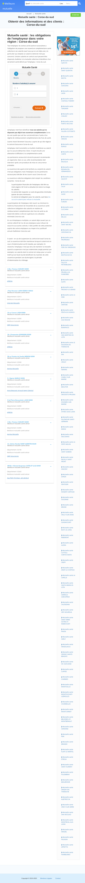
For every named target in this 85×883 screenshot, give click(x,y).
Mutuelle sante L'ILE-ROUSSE (67, 319)
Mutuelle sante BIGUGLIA (67, 160)
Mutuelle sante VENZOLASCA (67, 645)
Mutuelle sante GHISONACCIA (67, 231)
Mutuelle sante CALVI (67, 185)
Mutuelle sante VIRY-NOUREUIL (67, 611)
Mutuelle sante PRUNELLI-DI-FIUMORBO (67, 272)
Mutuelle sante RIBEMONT (67, 536)
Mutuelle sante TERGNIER (67, 107)
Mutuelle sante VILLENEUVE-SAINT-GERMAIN (68, 419)
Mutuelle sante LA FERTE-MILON (68, 443)
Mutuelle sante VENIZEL (67, 831)
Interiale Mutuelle (13, 303)
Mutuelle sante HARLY (67, 638)
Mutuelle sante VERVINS (67, 368)
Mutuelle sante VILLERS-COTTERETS (68, 130)
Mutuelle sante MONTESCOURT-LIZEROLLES (67, 694)
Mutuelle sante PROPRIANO (67, 239)
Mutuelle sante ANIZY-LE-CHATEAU (68, 569)
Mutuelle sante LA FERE (68, 296)
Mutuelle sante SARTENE (67, 303)
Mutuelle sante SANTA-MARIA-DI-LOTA (67, 585)
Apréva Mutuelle (13, 369)
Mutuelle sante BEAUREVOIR (67, 781)
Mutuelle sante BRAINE (67, 506)
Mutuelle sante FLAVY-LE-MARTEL (67, 750)
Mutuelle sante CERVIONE (67, 728)
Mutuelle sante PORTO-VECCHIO (67, 122)
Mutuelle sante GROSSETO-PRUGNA (68, 393)
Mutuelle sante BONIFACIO (67, 326)
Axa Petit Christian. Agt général (18, 478)
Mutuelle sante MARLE (67, 428)
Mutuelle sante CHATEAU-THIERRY (67, 100)
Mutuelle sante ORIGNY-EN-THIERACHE (67, 789)
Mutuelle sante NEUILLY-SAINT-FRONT (67, 459)
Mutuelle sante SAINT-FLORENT (67, 766)
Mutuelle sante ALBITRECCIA (67, 798)
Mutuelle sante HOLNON (67, 838)
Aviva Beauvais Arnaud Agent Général (20, 390)
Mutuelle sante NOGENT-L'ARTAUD (67, 491)
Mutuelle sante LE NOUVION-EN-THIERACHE (68, 344)
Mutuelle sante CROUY (67, 361)
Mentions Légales (46, 878)
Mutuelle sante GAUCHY (67, 178)
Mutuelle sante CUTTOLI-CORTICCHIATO (67, 552)
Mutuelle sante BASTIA (67, 77)
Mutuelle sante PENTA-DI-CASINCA (67, 311)
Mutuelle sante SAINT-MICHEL (67, 223)
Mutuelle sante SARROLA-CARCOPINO (67, 595)
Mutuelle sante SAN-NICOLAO (67, 813)
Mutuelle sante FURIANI (67, 201)
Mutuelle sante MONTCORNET (67, 710)
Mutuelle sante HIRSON (67, 138)
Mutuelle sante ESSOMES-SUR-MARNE (67, 402)
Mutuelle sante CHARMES (67, 678)
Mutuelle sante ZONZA (67, 475)
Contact (58, 878)
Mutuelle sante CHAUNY (67, 115)
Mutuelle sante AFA (67, 353)
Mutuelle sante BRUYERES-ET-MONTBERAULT (67, 719)
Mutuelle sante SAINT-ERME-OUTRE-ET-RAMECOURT (67, 621)
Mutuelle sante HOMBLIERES (67, 853)
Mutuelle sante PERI (67, 735)
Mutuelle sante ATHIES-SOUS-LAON (68, 411)
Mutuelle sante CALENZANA (67, 603)
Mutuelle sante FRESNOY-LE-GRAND (68, 288)
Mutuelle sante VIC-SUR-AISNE (67, 663)
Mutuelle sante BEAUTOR (67, 386)
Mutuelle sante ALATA (67, 281)
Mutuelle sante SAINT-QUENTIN (67, 69)
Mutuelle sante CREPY (67, 561)
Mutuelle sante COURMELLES (67, 703)
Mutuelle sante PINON (67, 630)
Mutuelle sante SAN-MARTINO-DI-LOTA (67, 335)
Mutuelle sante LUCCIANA (67, 208)
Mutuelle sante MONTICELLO (67, 686)
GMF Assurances (13, 325)
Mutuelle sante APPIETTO (67, 846)
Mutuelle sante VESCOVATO (67, 435)
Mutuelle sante (40, 14)
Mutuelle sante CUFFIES (67, 670)
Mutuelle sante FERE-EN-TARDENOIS (68, 246)
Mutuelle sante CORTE (67, 153)
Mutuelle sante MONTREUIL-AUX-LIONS (67, 822)
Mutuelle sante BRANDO (67, 743)
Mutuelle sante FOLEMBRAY (67, 773)
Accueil (29, 14)
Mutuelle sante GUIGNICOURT (67, 521)
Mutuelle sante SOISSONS (67, 84)
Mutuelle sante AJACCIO (67, 62)
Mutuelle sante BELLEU (67, 216)
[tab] (29, 269)
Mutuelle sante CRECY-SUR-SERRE (67, 806)
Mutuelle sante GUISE (67, 193)
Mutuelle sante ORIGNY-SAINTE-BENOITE (67, 654)
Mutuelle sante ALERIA (67, 544)
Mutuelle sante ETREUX (67, 758)
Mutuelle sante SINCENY (67, 468)
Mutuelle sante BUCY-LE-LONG (67, 529)
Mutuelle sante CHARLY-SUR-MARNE (67, 377)
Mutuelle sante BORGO (67, 145)
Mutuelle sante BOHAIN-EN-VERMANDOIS (67, 169)
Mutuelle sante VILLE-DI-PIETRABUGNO (67, 262)
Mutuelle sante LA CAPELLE (68, 576)
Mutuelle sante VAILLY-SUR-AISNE (67, 513)
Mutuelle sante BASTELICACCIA (67, 254)
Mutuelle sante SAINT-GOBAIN (67, 451)
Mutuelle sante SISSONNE (67, 498)
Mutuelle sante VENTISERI (67, 483)
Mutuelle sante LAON (67, 92)
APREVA (9, 281)
